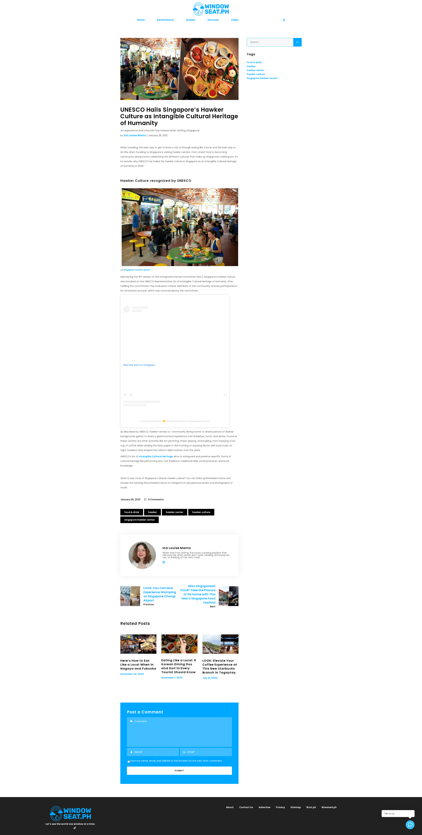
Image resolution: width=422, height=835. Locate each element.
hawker (152, 512)
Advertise (264, 807)
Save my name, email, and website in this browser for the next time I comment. (176, 761)
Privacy (280, 807)
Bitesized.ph (329, 807)
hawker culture (201, 512)
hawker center (174, 512)
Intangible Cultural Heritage (156, 456)
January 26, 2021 (130, 499)
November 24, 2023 (132, 674)
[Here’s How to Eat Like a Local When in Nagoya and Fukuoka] (138, 644)
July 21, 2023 (209, 678)
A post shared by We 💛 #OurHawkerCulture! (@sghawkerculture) (174, 421)
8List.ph (311, 807)
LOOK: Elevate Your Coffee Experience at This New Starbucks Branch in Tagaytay (219, 666)
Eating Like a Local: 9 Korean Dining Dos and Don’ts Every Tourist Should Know (178, 666)
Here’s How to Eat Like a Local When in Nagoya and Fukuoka (138, 664)
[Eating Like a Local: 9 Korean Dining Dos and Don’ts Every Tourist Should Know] (179, 643)
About (230, 807)
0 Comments (156, 499)
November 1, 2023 (171, 677)
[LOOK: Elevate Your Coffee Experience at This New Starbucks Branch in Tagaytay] (220, 644)
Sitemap (295, 807)
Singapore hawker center (139, 519)
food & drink (131, 512)
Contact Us (246, 807)
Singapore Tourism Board (137, 269)
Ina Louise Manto (135, 135)
